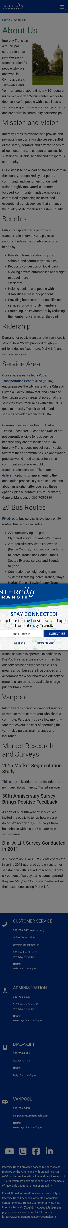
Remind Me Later (45, 642)
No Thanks (19, 642)
